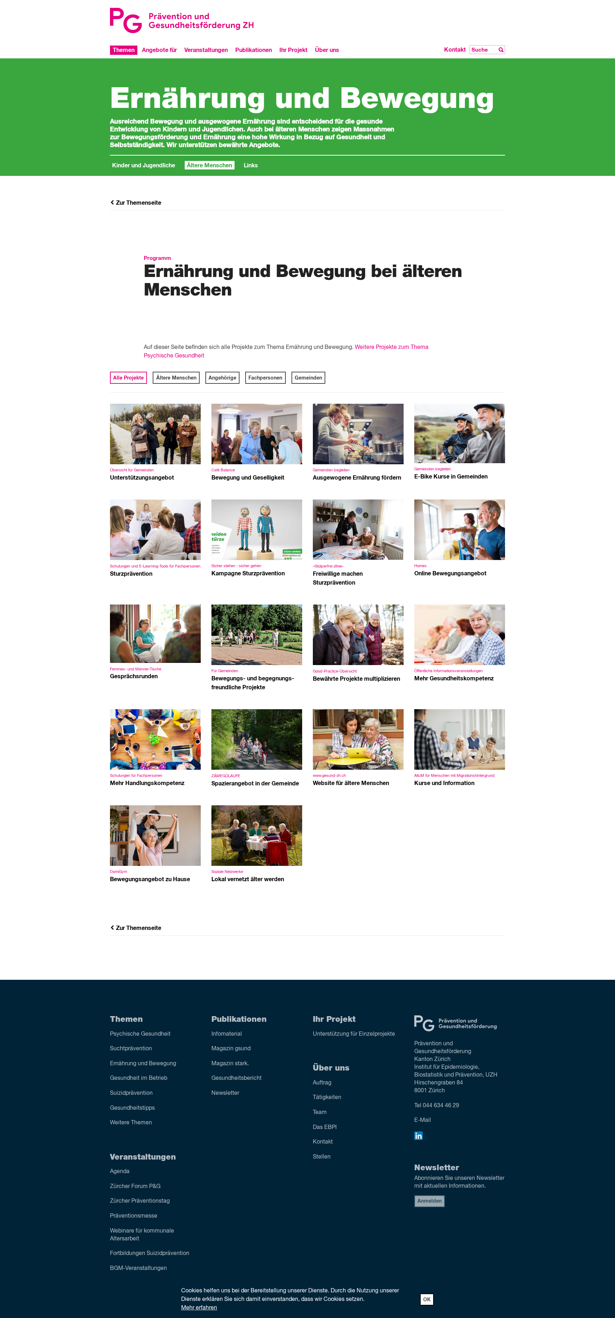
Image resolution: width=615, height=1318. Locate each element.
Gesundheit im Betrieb (138, 1078)
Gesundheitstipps (132, 1108)
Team (320, 1112)
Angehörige (222, 378)
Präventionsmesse (133, 1216)
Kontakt (455, 50)
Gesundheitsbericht (236, 1078)
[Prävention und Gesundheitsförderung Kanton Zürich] (206, 20)
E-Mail (422, 1120)
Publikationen (253, 50)
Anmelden (429, 1201)
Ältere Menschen (209, 165)
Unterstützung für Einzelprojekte (354, 1034)
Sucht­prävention (131, 1049)
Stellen (322, 1157)
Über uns (327, 50)
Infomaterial (226, 1034)
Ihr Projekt (293, 50)
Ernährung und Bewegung (143, 1064)
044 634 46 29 (441, 1106)
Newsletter (225, 1093)
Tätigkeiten (327, 1097)
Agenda (120, 1172)
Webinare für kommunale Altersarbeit (142, 1235)
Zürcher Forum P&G (135, 1186)
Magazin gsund (231, 1049)
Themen (124, 50)
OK (427, 1299)
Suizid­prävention (131, 1093)
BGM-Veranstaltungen (138, 1268)
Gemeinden (308, 378)
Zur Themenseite (138, 203)
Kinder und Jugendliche (143, 165)
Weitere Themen (131, 1123)
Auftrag (322, 1083)
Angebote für (159, 50)
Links (251, 165)
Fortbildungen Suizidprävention (149, 1253)
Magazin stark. (230, 1064)
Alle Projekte (128, 378)
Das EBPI (325, 1127)
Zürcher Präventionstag (140, 1201)
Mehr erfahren (199, 1308)
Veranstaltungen (206, 50)
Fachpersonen (265, 378)
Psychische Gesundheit (140, 1034)
